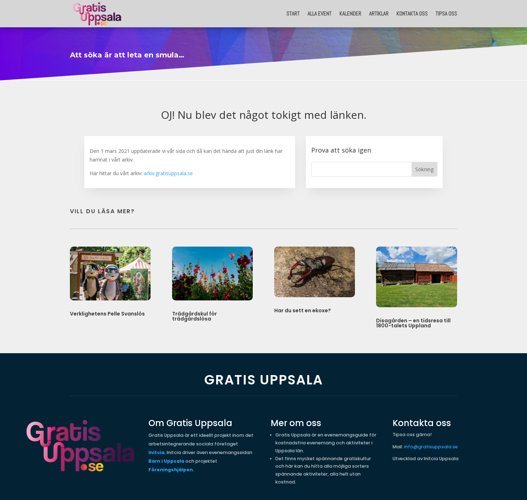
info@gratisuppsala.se (431, 447)
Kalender (350, 13)
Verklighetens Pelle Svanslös (107, 313)
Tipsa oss (446, 13)
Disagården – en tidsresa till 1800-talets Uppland (413, 323)
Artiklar (379, 13)
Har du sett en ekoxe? (302, 310)
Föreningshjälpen (170, 470)
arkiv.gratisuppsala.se (168, 173)
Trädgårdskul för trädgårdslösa (194, 316)
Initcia (156, 452)
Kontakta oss (412, 13)
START (293, 13)
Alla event (320, 13)
